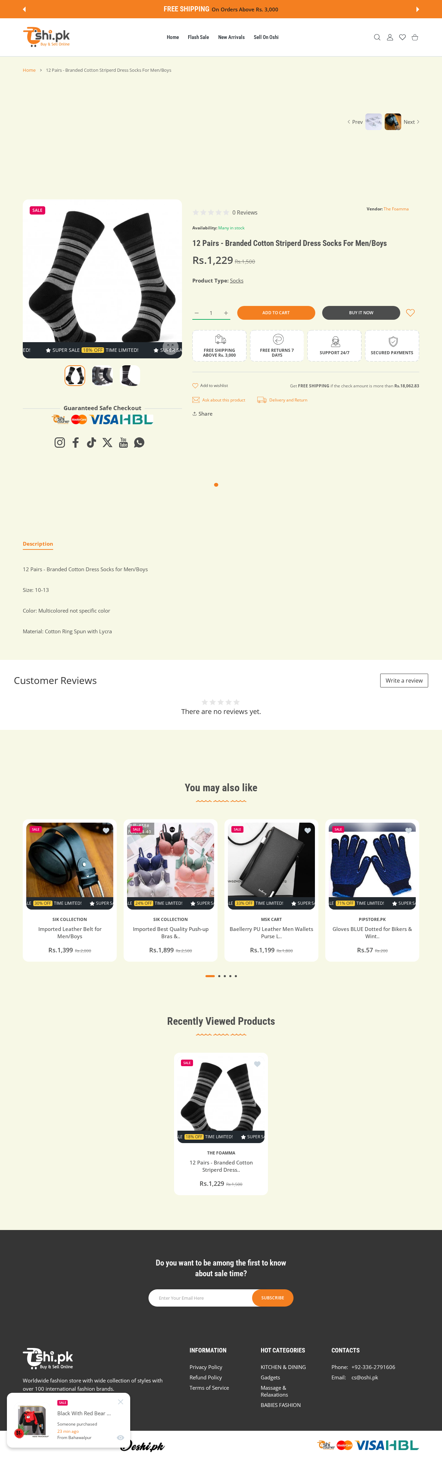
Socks (236, 280)
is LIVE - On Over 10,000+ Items (240, 9)
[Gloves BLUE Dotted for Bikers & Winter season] (372, 866)
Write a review (404, 680)
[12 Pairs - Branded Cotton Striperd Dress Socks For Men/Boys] (221, 1099)
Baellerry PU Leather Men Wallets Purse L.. (271, 932)
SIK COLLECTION (69, 919)
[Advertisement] (180, 125)
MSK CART (271, 919)
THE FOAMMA (221, 1153)
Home (29, 70)
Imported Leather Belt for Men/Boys (70, 932)
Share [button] (206, 413)
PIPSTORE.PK (372, 919)
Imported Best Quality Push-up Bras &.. (171, 932)
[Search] (377, 37)
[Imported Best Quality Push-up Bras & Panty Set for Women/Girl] (170, 866)
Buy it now (361, 313)
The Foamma (396, 209)
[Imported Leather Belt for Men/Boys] (69, 866)
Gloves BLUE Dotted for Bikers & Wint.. (372, 932)
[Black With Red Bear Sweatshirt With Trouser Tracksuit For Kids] (32, 1420)
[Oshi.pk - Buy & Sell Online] (47, 37)
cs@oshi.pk (365, 1377)
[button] (24, 9)
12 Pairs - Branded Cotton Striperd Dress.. (221, 1166)
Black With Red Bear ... (84, 1413)
